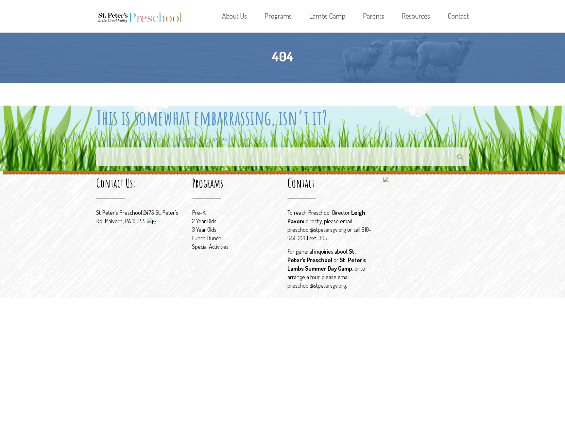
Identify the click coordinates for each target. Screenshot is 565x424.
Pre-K (199, 212)
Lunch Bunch (206, 238)
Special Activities (210, 246)
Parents (373, 16)
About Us (234, 16)
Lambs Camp (327, 16)
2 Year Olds (204, 221)
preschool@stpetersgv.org (316, 229)
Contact (458, 16)
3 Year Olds (204, 229)
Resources (416, 16)
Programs (278, 16)
